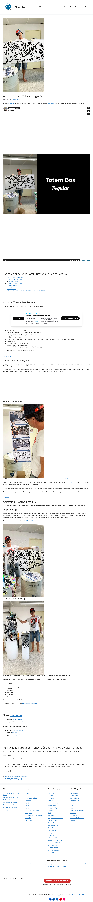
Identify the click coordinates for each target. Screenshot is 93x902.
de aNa (67, 479)
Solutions (41, 7)
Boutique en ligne (53, 808)
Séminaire (51, 852)
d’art (40, 484)
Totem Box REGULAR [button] (9, 356)
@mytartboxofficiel (19, 730)
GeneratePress (14, 880)
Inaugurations (74, 815)
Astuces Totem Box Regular (15, 277)
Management (74, 795)
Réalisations (52, 7)
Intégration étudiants (54, 820)
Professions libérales (31, 798)
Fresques (73, 805)
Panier (87, 7)
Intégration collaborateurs (55, 818)
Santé (27, 803)
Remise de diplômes (54, 842)
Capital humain (74, 808)
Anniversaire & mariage (77, 818)
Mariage (50, 833)
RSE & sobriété (74, 800)
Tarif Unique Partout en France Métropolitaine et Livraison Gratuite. (26, 290)
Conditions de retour (76, 894)
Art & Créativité (74, 798)
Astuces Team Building (15, 287)
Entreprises (28, 813)
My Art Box (20, 7)
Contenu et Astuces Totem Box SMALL (14, 779)
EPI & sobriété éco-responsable (12, 800)
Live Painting (71, 482)
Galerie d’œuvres (53, 805)
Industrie (28, 793)
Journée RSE (51, 823)
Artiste (13, 776)
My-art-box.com (17, 719)
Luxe (26, 795)
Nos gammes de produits (10, 797)
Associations (29, 805)
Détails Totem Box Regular (16, 279)
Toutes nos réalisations (54, 803)
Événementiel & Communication (34, 815)
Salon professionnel (53, 850)
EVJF (49, 813)
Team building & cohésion (78, 810)
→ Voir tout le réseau (61, 866)
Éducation (28, 808)
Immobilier (28, 818)
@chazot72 (15, 732)
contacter (16, 715)
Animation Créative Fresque (15, 283)
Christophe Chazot (8, 805)
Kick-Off (50, 828)
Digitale (72, 820)
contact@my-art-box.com (29, 521)
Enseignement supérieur (32, 810)
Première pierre (52, 838)
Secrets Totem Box (14, 281)
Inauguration (51, 800)
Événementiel (23, 776)
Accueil (34, 7)
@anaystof (17, 734)
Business (17, 776)
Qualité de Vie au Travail (55, 840)
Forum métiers (52, 815)
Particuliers (28, 820)
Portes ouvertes (52, 835)
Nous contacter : (11, 289)
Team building (52, 793)
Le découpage (13, 285)
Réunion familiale (53, 847)
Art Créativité (8, 776)
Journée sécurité (53, 825)
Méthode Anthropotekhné (10, 807)
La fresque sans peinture (10, 810)
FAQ (71, 7)
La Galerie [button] (6, 497)
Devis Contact (78, 7)
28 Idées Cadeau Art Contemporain (13, 778)
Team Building (51, 103)
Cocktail (50, 795)
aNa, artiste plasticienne (10, 802)
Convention (51, 810)
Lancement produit (53, 830)
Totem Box (11, 103)
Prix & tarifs (63, 7)
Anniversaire (51, 798)
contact (13, 723)
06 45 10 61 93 (18, 721)
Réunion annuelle (53, 845)
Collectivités (28, 800)
